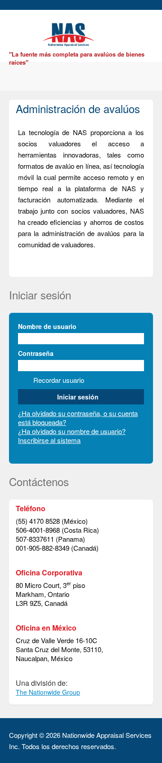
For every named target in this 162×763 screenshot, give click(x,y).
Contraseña (36, 353)
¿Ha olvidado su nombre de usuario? (72, 431)
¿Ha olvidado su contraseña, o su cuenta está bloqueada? (78, 417)
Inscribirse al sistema (49, 440)
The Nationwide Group (48, 692)
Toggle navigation (17, 31)
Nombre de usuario (47, 326)
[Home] (69, 33)
